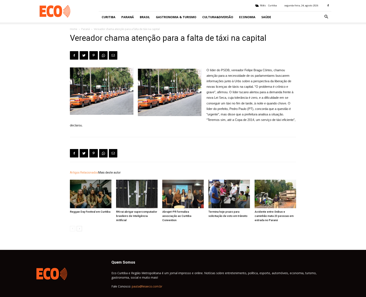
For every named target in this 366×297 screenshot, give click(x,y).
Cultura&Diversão (217, 17)
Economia (247, 17)
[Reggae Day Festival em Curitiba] (90, 194)
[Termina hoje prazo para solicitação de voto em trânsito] (229, 194)
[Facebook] (328, 5)
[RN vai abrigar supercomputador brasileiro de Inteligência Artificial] (137, 194)
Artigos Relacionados (84, 172)
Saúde (266, 17)
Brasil (145, 17)
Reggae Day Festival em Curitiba (90, 211)
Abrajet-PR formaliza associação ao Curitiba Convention (176, 216)
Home (73, 29)
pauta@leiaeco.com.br (147, 286)
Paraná (127, 17)
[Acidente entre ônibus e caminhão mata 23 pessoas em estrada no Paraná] (275, 194)
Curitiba (108, 17)
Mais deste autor (109, 172)
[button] (326, 17)
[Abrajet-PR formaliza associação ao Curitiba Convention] (183, 194)
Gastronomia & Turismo (176, 17)
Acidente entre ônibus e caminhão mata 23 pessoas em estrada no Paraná (274, 216)
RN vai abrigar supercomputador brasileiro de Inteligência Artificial (136, 216)
